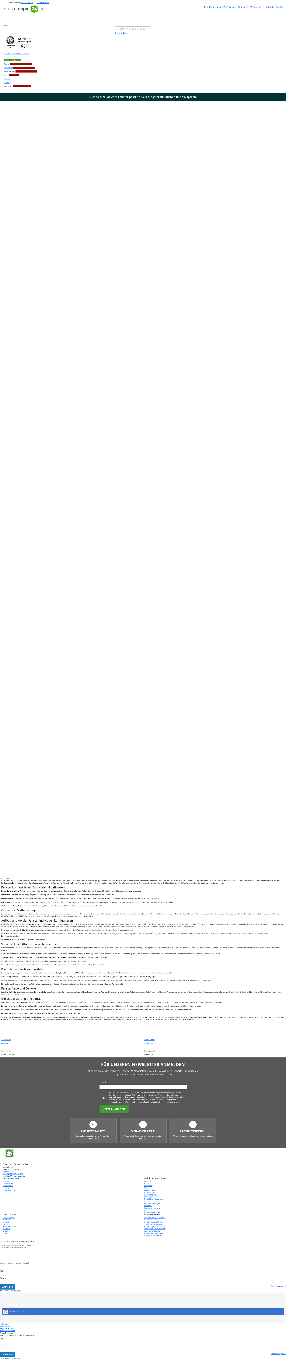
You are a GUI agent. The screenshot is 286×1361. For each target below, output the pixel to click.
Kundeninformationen (152, 1212)
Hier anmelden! (15, 1291)
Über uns (147, 1181)
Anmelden (243, 6)
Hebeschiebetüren (9, 1226)
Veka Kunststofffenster (152, 1231)
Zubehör (6, 1233)
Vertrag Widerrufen (151, 1195)
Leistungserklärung (9, 1188)
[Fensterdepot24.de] (24, 13)
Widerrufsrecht (149, 1192)
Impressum (148, 1186)
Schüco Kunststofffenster (153, 1224)
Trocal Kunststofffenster (152, 1235)
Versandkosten (8, 1186)
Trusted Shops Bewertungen (154, 1199)
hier (178, 1102)
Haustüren (6, 1229)
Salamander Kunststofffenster (154, 1229)
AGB (145, 1188)
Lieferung (6, 1181)
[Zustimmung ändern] (9, 1153)
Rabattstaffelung (9, 1190)
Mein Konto (208, 6)
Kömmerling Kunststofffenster (155, 1226)
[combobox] (132, 28)
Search (6, 25)
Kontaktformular (43, 3)
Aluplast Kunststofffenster (153, 1233)
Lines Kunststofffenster (152, 1220)
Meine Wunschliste (226, 6)
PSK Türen (6, 1224)
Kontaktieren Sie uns (7, 1331)
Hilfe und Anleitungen (152, 1203)
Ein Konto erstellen (274, 6)
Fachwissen (148, 1206)
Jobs (145, 1210)
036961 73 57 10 (27, 3)
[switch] (25, 46)
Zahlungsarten (8, 1183)
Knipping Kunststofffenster (153, 1222)
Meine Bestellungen (7, 1328)
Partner (147, 1201)
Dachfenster (7, 1220)
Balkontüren (7, 1222)
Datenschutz (148, 1197)
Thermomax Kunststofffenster (154, 1218)
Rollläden (6, 1231)
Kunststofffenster (9, 1218)
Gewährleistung (150, 1190)
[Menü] (32, 36)
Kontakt (147, 1183)
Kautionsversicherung (152, 1208)
